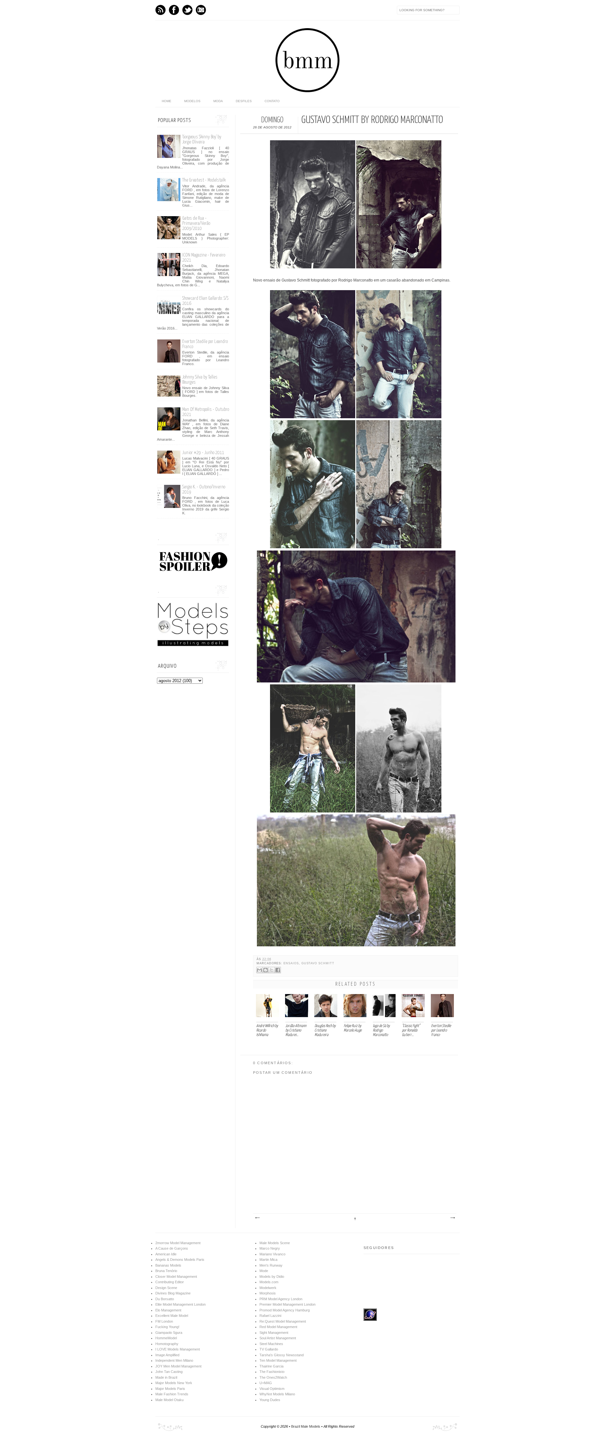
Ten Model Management (278, 1360)
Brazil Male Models (305, 1426)
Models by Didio (271, 1276)
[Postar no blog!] (265, 970)
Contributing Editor (169, 1282)
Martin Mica (268, 1259)
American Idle (165, 1254)
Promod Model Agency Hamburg (284, 1310)
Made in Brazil (166, 1377)
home (166, 101)
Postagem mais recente (257, 1218)
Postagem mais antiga (452, 1218)
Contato (272, 101)
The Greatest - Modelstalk (204, 180)
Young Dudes (269, 1400)
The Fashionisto (271, 1372)
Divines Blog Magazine (173, 1293)
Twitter (187, 10)
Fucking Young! (167, 1327)
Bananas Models (168, 1265)
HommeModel (166, 1338)
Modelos (192, 101)
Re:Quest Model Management (282, 1321)
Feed (160, 10)
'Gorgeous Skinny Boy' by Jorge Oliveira (201, 139)
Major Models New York (173, 1383)
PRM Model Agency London (280, 1299)
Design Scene (166, 1288)
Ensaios (291, 963)
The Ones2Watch (273, 1377)
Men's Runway (271, 1265)
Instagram (201, 10)
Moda (218, 101)
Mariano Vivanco (272, 1254)
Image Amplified (167, 1355)
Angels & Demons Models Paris (179, 1259)
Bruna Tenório (166, 1271)
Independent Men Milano (174, 1360)
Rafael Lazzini (270, 1316)
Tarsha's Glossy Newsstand (281, 1355)
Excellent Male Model (171, 1316)
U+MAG (265, 1383)
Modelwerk (267, 1288)
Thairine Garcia (271, 1366)
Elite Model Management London (180, 1304)
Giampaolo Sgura (168, 1332)
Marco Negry (269, 1248)
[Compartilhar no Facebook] (278, 970)
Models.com (268, 1282)
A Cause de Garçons (171, 1248)
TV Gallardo (268, 1349)
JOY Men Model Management (178, 1366)
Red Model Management (278, 1327)
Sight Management (273, 1332)
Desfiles (244, 101)
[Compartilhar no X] (271, 970)
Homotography (166, 1344)
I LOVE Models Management (177, 1349)
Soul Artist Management (277, 1338)
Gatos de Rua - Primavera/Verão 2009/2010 (196, 223)
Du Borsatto (164, 1299)
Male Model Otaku (169, 1400)
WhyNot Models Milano (277, 1394)
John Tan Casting (169, 1372)
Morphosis (267, 1293)
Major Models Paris (170, 1389)
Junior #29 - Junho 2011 (203, 452)
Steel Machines (271, 1344)
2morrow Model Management (178, 1243)
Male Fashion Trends (171, 1394)
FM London (164, 1321)
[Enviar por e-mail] (259, 970)
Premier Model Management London (287, 1304)
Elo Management (168, 1310)
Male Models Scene (274, 1243)
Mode (263, 1271)
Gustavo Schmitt (317, 963)
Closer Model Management (176, 1276)
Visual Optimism (271, 1389)
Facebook (174, 10)
